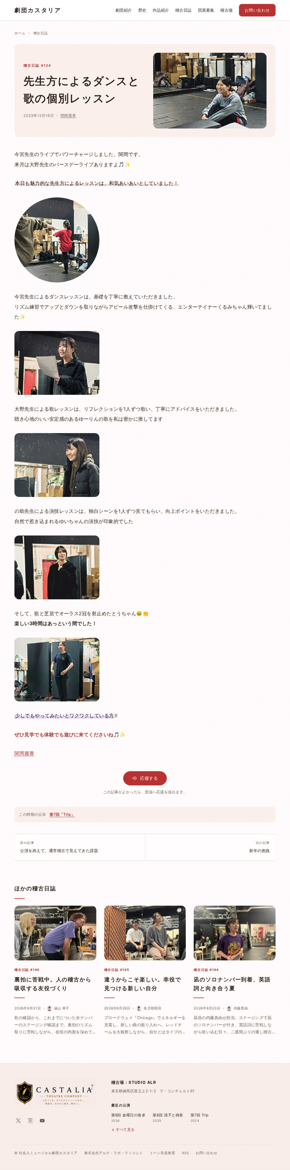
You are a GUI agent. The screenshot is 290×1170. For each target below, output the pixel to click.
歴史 (142, 10)
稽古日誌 (183, 10)
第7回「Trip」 (62, 814)
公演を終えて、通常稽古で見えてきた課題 (59, 847)
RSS (185, 1153)
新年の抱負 (259, 847)
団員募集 (206, 10)
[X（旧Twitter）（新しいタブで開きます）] (18, 1121)
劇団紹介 (124, 10)
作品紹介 (161, 10)
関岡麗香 (68, 115)
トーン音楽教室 (162, 1153)
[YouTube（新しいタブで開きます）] (42, 1121)
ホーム (19, 33)
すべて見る (125, 1129)
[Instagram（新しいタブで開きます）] (30, 1121)
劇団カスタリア (37, 10)
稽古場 (226, 10)
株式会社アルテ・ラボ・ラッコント (113, 1153)
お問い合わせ (257, 10)
